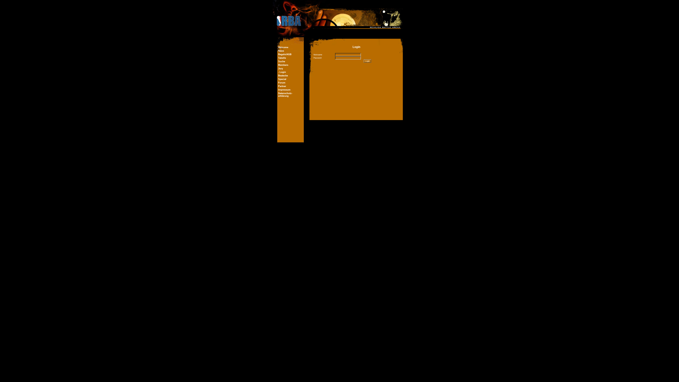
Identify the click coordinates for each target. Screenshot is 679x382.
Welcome (283, 47)
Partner (282, 86)
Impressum (284, 89)
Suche (281, 61)
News (281, 51)
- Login (282, 72)
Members (283, 65)
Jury (280, 68)
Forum (281, 82)
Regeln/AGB (284, 54)
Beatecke (283, 75)
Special (282, 79)
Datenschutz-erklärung (285, 94)
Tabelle (282, 58)
